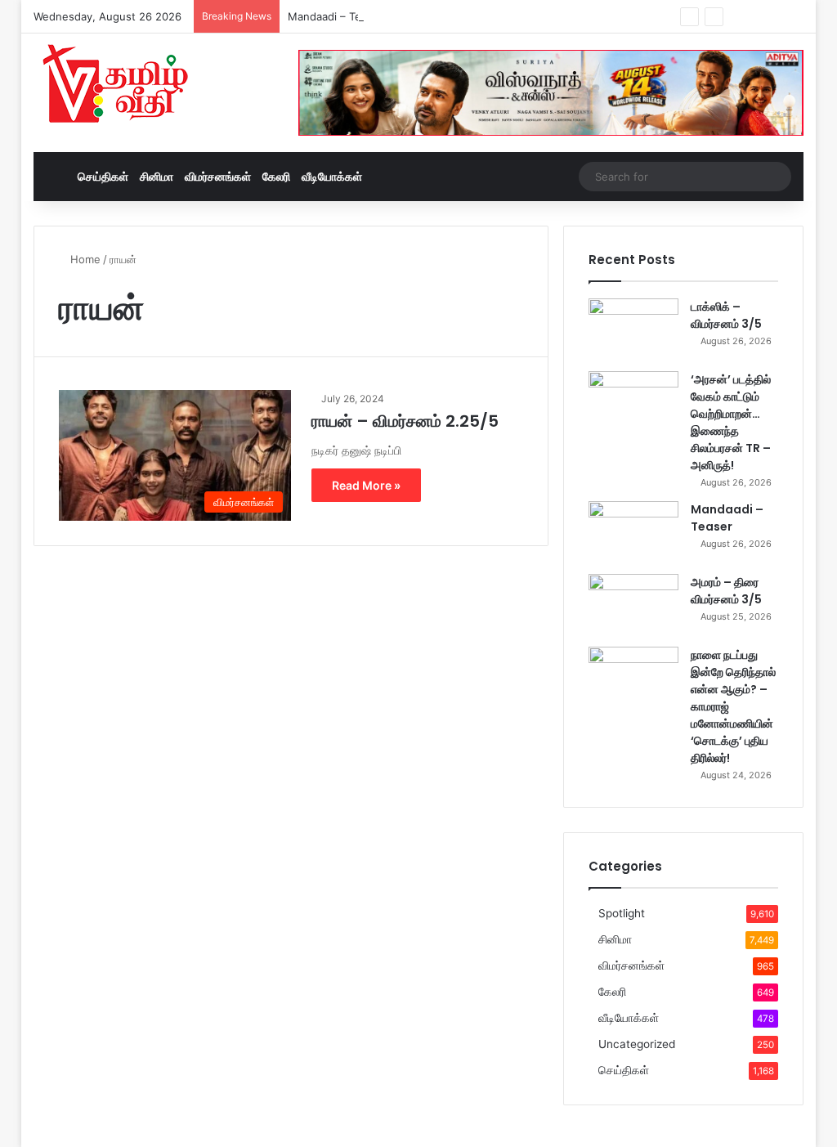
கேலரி (276, 176)
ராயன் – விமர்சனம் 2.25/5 (405, 421)
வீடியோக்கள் (332, 176)
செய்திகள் (103, 176)
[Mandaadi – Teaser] (633, 531)
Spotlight (621, 913)
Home (84, 259)
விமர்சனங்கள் (218, 176)
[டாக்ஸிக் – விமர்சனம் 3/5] (633, 329)
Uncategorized (636, 1044)
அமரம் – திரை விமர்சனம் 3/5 (726, 590)
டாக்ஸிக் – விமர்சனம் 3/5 (726, 315)
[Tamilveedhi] (115, 86)
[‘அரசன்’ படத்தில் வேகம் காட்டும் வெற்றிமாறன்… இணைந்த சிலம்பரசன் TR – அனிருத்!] (633, 401)
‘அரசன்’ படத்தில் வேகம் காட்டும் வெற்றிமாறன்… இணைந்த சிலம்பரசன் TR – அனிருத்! (731, 422)
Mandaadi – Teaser (335, 16)
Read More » (366, 485)
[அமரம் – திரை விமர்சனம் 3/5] (633, 604)
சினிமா (156, 176)
